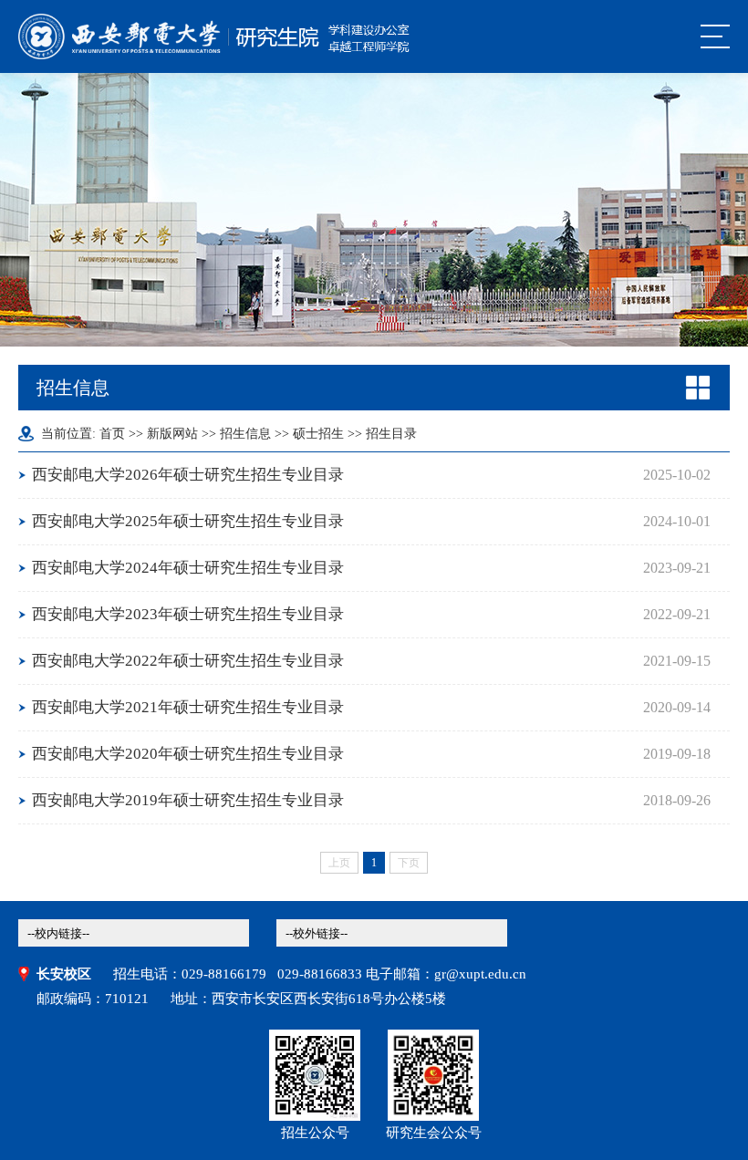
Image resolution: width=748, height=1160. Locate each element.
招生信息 (245, 433)
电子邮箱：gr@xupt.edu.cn (446, 974)
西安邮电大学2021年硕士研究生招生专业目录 (188, 707)
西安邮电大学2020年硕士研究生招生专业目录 (188, 753)
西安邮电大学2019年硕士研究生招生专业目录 (188, 800)
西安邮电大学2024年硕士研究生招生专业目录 (188, 567)
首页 (112, 433)
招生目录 (391, 433)
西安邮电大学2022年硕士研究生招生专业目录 (188, 660)
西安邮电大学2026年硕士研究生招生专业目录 (188, 474)
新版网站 (172, 433)
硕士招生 (318, 433)
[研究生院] (214, 36)
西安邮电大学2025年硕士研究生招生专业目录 (188, 521)
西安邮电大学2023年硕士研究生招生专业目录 (188, 614)
